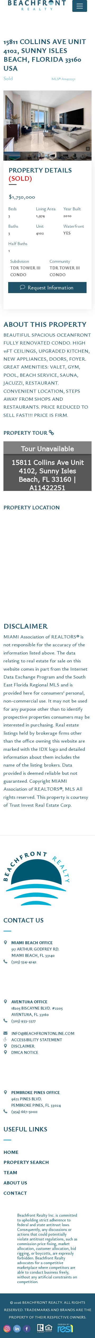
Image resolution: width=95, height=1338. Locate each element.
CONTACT (15, 1193)
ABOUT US (15, 1182)
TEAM (10, 1172)
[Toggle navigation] (79, 6)
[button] (47, 288)
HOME (10, 1152)
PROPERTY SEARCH (26, 1162)
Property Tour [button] (26, 432)
